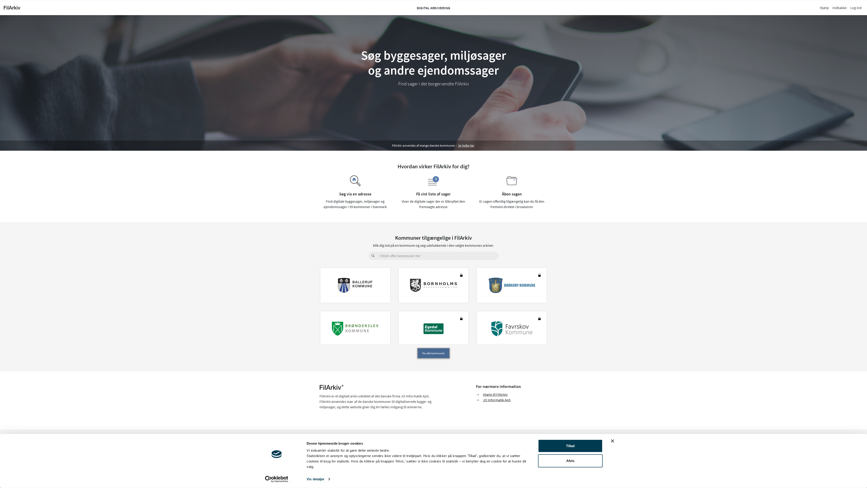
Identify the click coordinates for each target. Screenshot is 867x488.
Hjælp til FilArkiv (495, 394)
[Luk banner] (612, 441)
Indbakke (839, 7)
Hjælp (824, 7)
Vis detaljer (315, 479)
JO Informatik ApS (497, 400)
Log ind (856, 7)
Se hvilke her (466, 145)
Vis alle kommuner (433, 353)
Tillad (570, 446)
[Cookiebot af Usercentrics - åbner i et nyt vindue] (276, 479)
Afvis (570, 460)
